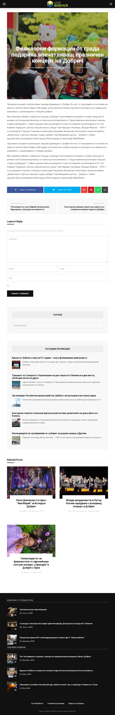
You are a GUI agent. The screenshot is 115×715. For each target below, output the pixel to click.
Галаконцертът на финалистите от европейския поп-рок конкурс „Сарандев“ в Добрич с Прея (31, 563)
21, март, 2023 (25, 674)
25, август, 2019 (26, 613)
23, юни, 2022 (93, 511)
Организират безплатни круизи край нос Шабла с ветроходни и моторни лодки (54, 395)
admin (24, 511)
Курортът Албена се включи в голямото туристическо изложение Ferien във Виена (56, 671)
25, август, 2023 (26, 627)
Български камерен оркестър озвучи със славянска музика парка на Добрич (84, 207)
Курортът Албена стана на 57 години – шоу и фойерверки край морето (49, 358)
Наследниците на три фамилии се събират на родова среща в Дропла (49, 433)
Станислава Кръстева (78, 511)
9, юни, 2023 (25, 688)
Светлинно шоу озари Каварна (33, 609)
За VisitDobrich (37, 703)
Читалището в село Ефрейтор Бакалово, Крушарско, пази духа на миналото (30, 207)
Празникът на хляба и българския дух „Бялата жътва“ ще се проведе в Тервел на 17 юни (59, 685)
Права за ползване (76, 703)
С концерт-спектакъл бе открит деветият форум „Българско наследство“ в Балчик (56, 624)
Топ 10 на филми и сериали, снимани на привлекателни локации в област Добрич (55, 656)
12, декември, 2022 (27, 660)
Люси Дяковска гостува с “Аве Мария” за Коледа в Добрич (31, 503)
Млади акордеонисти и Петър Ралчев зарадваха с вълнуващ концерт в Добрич (84, 503)
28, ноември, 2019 (36, 511)
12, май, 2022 (36, 572)
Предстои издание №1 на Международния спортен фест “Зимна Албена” (52, 638)
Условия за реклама (55, 703)
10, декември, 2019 (27, 641)
